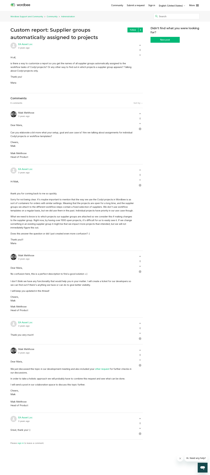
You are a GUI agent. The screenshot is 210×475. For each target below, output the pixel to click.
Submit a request (136, 5)
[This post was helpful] (140, 45)
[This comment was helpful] (140, 113)
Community (117, 5)
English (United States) (171, 5)
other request (102, 368)
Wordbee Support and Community (26, 16)
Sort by (137, 103)
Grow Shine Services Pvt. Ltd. (98, 466)
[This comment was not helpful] (140, 123)
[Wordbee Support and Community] (20, 5)
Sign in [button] (151, 5)
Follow (133, 30)
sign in (21, 443)
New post (165, 39)
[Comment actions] (140, 129)
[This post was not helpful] (140, 55)
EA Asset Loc (25, 44)
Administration (68, 16)
